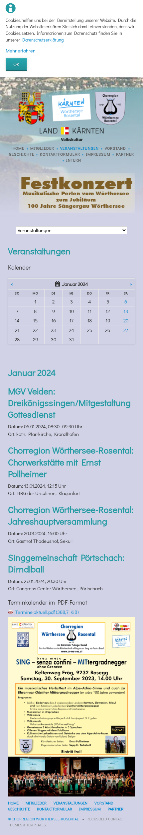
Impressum (98, 154)
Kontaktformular (60, 154)
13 (125, 311)
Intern (73, 160)
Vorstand (115, 148)
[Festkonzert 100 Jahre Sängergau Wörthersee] (77, 211)
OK (16, 64)
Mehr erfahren (21, 50)
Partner (125, 154)
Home (19, 148)
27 (125, 330)
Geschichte (21, 154)
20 (125, 320)
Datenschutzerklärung (43, 40)
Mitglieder (42, 148)
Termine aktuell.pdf (47, 612)
